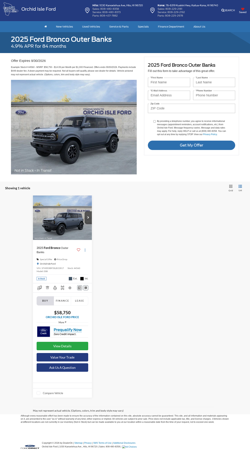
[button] (88, 217)
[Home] (45, 26)
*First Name (156, 78)
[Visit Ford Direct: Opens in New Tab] (130, 446)
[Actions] (85, 250)
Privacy (88, 443)
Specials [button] (143, 26)
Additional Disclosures (124, 443)
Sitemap (78, 443)
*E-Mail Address (158, 91)
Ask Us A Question (62, 367)
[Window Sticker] (85, 287)
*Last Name (202, 78)
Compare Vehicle (53, 393)
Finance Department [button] (171, 26)
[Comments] (79, 287)
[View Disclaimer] (70, 288)
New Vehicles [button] (64, 26)
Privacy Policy (210, 134)
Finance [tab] (62, 300)
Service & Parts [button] (119, 26)
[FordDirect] (30, 446)
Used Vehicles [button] (91, 26)
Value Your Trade (62, 357)
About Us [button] (199, 26)
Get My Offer (191, 145)
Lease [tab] (79, 300)
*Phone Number (204, 91)
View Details (62, 346)
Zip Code (155, 104)
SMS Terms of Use (102, 443)
